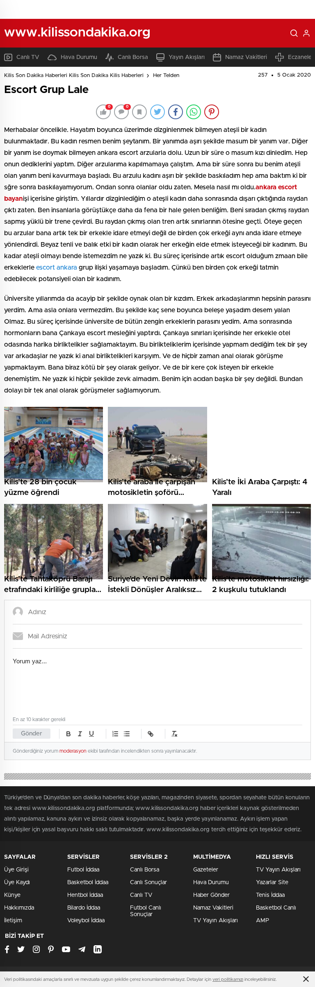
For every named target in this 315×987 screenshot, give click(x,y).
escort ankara (56, 267)
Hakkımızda (19, 908)
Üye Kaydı (17, 882)
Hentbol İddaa (85, 895)
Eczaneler (301, 57)
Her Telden (166, 75)
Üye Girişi (16, 870)
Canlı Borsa (133, 57)
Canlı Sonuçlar (148, 882)
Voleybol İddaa (86, 920)
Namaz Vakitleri (246, 57)
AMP (262, 920)
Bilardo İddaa (83, 908)
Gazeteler (205, 870)
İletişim (13, 920)
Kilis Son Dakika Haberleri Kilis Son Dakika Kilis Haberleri (74, 75)
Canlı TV (27, 57)
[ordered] (115, 734)
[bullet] (126, 734)
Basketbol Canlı (276, 908)
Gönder (31, 734)
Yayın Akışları (187, 57)
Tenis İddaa (270, 895)
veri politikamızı (227, 979)
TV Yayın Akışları (215, 920)
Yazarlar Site (272, 882)
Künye (12, 895)
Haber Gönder (211, 895)
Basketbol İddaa (87, 882)
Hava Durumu (79, 57)
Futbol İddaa (83, 870)
